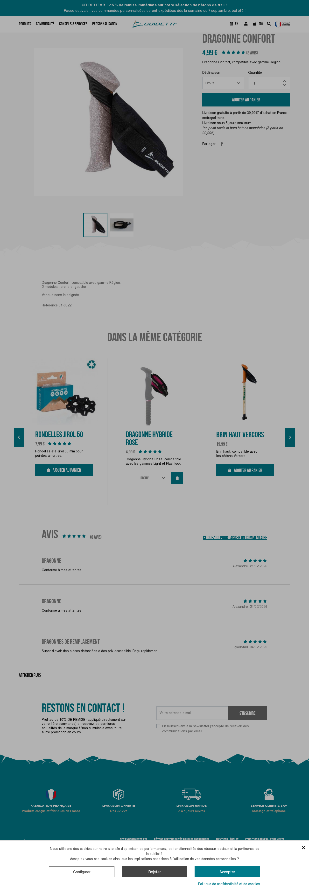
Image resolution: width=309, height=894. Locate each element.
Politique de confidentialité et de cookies (229, 884)
